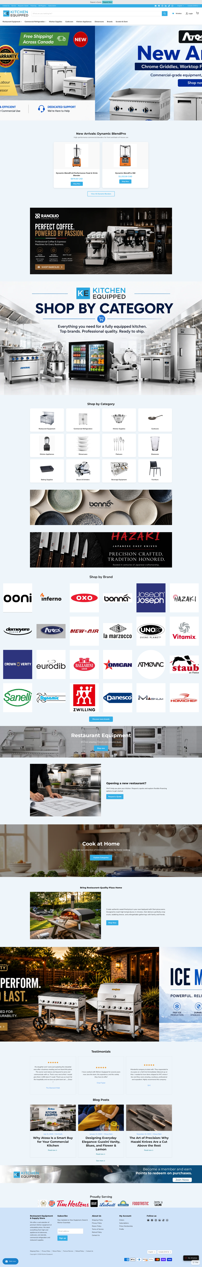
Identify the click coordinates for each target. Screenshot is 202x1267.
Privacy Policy (97, 1223)
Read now (52, 1150)
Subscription (52, 6)
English (179, 6)
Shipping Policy (97, 1220)
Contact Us (6, 6)
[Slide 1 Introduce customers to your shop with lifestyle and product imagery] (101, 1174)
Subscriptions (124, 1223)
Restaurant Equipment (12, 21)
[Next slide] (196, 73)
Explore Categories (101, 857)
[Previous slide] (6, 73)
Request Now (107, 2)
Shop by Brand (101, 577)
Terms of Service (98, 1229)
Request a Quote (23, 6)
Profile (121, 1229)
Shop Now (112, 923)
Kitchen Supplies (55, 21)
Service (13, 6)
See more (100, 1161)
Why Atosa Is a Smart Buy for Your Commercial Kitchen (53, 1141)
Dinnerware (99, 21)
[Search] (164, 13)
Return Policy (96, 1226)
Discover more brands (101, 719)
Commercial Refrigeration (35, 21)
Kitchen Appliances (84, 21)
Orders (121, 1220)
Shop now (101, 748)
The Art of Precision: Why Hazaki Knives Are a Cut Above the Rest (149, 1141)
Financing (33, 6)
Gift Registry (42, 6)
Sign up (62, 1238)
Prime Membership (126, 1226)
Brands (110, 21)
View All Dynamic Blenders (101, 194)
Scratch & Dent (122, 21)
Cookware (69, 21)
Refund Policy (97, 1232)
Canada (193, 6)
